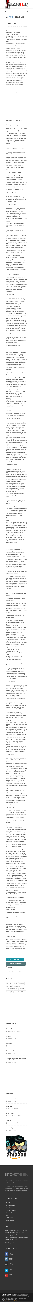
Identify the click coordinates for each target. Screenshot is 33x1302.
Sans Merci (9, 1106)
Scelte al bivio (10, 1029)
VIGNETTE (21, 989)
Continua (8, 1300)
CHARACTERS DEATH (12, 989)
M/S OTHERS (17, 986)
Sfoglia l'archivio (17, 964)
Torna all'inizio (16, 959)
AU (12, 991)
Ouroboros (9, 1120)
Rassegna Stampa (10, 1212)
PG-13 (13, 972)
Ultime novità (9, 1217)
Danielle (10, 1038)
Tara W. (10, 1130)
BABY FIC (23, 991)
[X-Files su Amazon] (16, 1147)
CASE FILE (16, 991)
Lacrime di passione (12, 1128)
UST (8, 983)
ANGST (15, 983)
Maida (9, 1101)
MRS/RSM (21, 983)
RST (11, 983)
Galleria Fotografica (11, 1210)
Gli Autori (8, 1207)
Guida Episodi (9, 1203)
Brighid (10, 1108)
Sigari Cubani (10, 1113)
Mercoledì (9, 1043)
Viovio (9, 1053)
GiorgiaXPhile (11, 1031)
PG (9, 972)
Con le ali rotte (10, 1051)
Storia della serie (10, 1205)
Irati (9, 1046)
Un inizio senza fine (11, 1098)
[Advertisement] (16, 107)
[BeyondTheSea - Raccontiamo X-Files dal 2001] (16, 4)
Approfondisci (15, 1300)
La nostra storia (10, 1220)
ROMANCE (9, 986)
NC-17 (20, 972)
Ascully (9, 1062)
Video (7, 1215)
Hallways (8, 1036)
